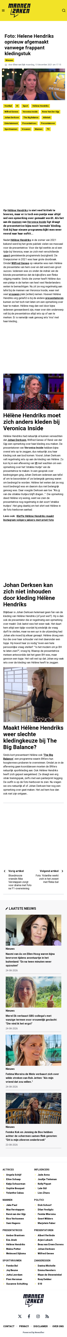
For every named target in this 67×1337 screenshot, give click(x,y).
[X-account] (20, 1316)
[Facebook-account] (29, 1316)
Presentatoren (48, 123)
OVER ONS (58, 1326)
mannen (17, 222)
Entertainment (11, 123)
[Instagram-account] (38, 1316)
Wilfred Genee (11, 112)
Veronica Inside (30, 112)
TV (48, 129)
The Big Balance (30, 117)
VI (17, 106)
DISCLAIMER (41, 1326)
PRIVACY (24, 1326)
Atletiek (46, 117)
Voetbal (8, 106)
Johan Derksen (12, 117)
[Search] (64, 10)
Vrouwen (26, 129)
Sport (25, 106)
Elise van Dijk (19, 65)
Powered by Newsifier (33, 1332)
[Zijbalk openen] (3, 10)
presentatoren (54, 298)
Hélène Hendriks (41, 106)
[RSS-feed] (47, 1316)
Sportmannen (11, 129)
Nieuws (9, 60)
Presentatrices (29, 123)
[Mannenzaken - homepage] (19, 10)
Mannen (38, 129)
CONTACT (8, 1326)
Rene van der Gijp (50, 112)
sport (6, 255)
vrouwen (14, 294)
